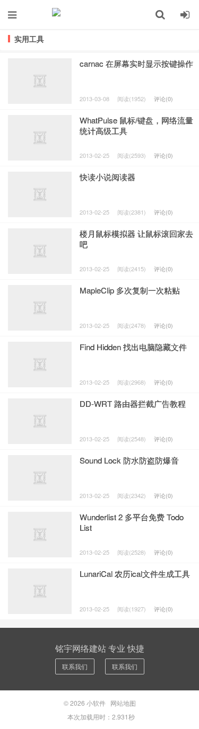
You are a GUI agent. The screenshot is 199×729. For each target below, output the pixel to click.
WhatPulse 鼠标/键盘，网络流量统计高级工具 (136, 125)
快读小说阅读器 (107, 176)
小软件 (100, 14)
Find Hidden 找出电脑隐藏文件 (133, 346)
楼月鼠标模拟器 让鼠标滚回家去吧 (136, 239)
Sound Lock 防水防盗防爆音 (129, 460)
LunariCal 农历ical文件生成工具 (135, 573)
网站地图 (123, 702)
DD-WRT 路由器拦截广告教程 (133, 403)
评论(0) (163, 98)
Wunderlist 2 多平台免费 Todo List (132, 522)
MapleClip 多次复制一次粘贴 (130, 290)
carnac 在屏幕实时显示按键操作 (136, 63)
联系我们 (75, 666)
